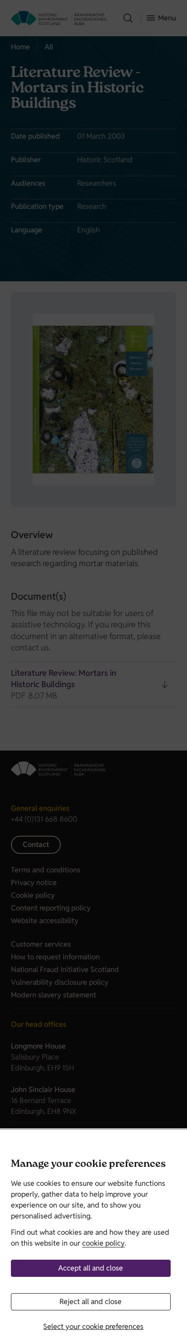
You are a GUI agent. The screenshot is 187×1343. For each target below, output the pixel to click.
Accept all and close (90, 1268)
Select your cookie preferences (93, 1326)
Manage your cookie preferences (88, 1164)
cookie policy (103, 1243)
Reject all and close (90, 1301)
